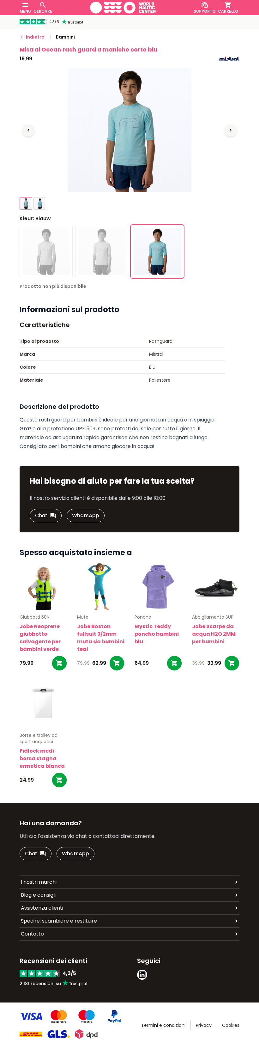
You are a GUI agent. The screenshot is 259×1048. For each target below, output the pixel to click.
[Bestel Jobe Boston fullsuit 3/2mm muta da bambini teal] (116, 663)
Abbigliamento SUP (212, 617)
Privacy (204, 1025)
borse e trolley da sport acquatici (38, 738)
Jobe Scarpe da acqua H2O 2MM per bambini (214, 634)
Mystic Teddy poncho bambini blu (157, 634)
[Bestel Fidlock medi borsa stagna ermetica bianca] (59, 780)
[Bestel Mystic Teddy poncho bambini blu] (174, 663)
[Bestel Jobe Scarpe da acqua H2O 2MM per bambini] (231, 663)
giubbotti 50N (35, 617)
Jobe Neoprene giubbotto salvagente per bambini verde (40, 638)
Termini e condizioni (163, 1025)
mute (82, 617)
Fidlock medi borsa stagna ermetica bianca (42, 758)
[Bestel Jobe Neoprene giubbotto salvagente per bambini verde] (59, 663)
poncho (143, 617)
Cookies (230, 1025)
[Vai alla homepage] (123, 8)
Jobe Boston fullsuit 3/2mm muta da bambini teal (100, 638)
